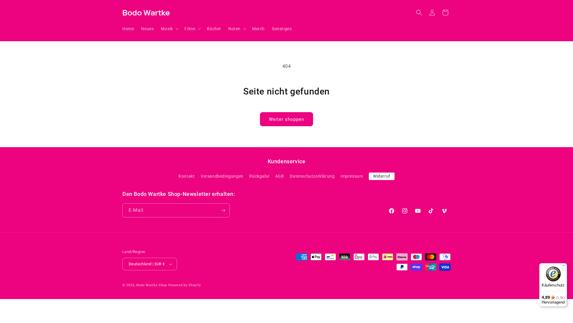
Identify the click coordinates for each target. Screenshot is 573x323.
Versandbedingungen (222, 176)
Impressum (352, 176)
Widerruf (381, 176)
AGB (279, 176)
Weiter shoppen (286, 119)
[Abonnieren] (222, 210)
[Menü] (563, 266)
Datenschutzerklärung (312, 176)
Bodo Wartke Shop (151, 285)
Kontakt (186, 176)
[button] (169, 28)
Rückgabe (259, 176)
